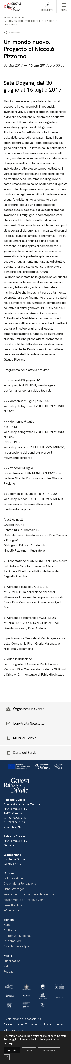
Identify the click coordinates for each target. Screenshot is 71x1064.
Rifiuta (29, 1050)
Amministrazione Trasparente (22, 1024)
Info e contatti (13, 910)
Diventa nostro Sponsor (19, 946)
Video (7, 966)
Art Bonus (10, 930)
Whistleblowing (13, 1030)
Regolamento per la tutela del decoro (29, 894)
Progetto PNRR (13, 905)
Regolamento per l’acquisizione (24, 900)
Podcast (9, 972)
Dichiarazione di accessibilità (22, 1019)
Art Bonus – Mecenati (17, 936)
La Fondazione (13, 878)
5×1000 (8, 925)
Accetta (12, 1050)
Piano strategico (14, 889)
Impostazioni (49, 1050)
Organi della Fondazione (20, 884)
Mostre (19, 17)
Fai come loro (13, 941)
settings (9, 1043)
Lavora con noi (54, 1024)
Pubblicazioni (12, 961)
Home (7, 17)
